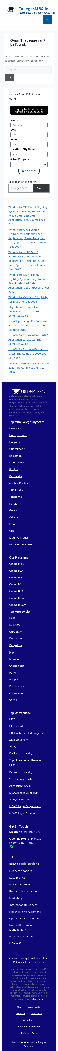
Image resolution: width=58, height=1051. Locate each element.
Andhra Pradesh (19, 483)
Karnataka (15, 476)
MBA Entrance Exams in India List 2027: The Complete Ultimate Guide (28, 368)
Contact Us (36, 1013)
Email (13, 129)
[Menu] (47, 19)
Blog (19, 1006)
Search (41, 188)
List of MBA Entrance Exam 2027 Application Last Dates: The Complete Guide (28, 339)
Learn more (38, 999)
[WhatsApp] (29, 847)
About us (20, 1013)
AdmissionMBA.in (20, 786)
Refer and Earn (29, 1033)
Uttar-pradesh (18, 435)
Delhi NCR (15, 428)
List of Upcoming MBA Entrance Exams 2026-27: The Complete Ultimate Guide (27, 325)
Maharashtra (17, 462)
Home (12, 94)
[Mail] (29, 857)
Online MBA (16, 564)
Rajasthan (15, 456)
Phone (14, 139)
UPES (12, 719)
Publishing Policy (22, 961)
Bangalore (15, 645)
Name (14, 120)
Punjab (13, 469)
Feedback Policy (38, 958)
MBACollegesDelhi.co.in (23, 792)
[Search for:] (28, 70)
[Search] (9, 77)
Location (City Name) (23, 149)
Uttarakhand (17, 449)
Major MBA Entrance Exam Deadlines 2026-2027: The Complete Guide (24, 311)
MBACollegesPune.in (22, 813)
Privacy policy (34, 1006)
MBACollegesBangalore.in (25, 806)
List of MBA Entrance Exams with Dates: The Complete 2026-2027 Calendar (28, 354)
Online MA (15, 577)
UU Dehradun (17, 726)
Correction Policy (18, 958)
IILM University (18, 739)
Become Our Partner (29, 1026)
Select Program (19, 159)
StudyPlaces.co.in (20, 799)
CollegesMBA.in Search (22, 182)
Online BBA (16, 570)
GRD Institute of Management (27, 733)
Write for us (29, 1020)
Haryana (14, 442)
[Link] (29, 852)
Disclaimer (39, 961)
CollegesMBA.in (33, 8)
